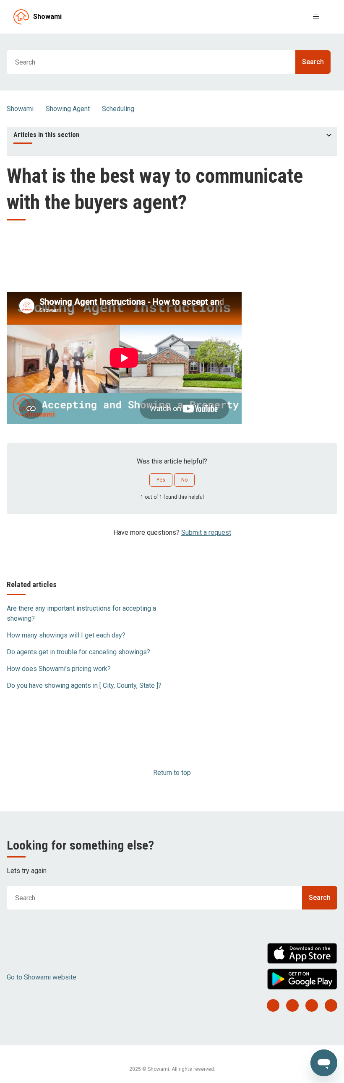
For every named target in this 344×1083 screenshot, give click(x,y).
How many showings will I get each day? (66, 635)
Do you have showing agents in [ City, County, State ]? (84, 685)
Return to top (172, 773)
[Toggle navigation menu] (316, 16)
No (184, 480)
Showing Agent (68, 109)
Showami (20, 109)
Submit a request (206, 532)
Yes (160, 480)
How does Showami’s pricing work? (59, 669)
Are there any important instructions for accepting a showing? (81, 613)
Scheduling (118, 109)
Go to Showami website (41, 977)
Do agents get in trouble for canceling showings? (78, 652)
